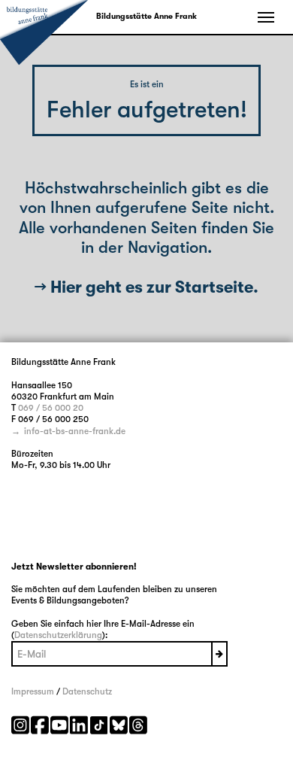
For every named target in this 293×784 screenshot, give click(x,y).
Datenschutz (87, 691)
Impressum (32, 691)
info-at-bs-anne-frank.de (74, 431)
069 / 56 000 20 (50, 408)
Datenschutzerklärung (58, 635)
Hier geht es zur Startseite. (154, 287)
